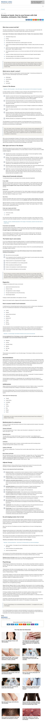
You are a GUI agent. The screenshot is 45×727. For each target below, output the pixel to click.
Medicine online (6, 2)
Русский (3, 9)
